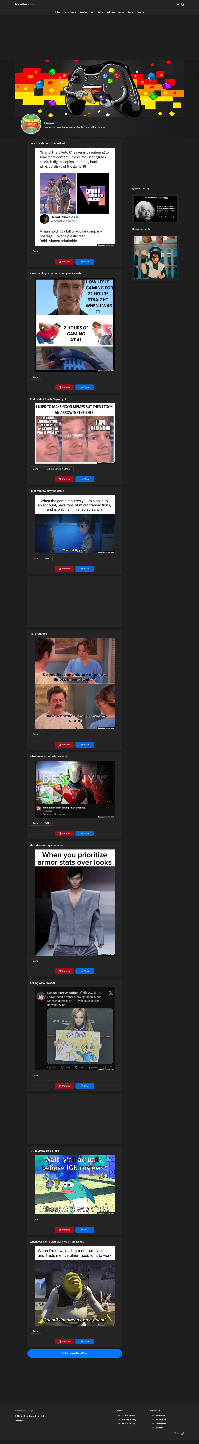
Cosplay (83, 12)
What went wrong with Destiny (49, 756)
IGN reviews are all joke (44, 1151)
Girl (92, 12)
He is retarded (38, 633)
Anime (121, 12)
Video (57, 12)
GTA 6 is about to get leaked (47, 143)
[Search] (182, 4)
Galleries (111, 12)
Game (130, 12)
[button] (177, 4)
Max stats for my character (46, 845)
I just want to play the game (47, 491)
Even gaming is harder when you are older (56, 273)
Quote (100, 12)
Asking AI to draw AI (42, 983)
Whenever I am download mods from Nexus (57, 1241)
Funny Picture (70, 12)
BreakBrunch (29, 1416)
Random (140, 12)
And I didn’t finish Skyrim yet (48, 399)
